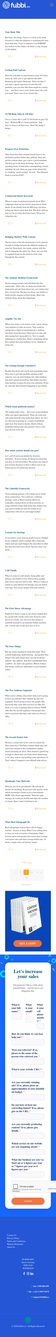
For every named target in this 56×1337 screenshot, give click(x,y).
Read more (41, 56)
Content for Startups (15, 532)
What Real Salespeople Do (17, 822)
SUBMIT (28, 1201)
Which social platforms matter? (20, 406)
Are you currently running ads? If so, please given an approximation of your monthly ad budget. (28, 1087)
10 (27, 877)
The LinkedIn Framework (17, 488)
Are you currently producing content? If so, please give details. (27, 1127)
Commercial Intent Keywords (19, 195)
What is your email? (29, 1009)
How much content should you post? (22, 450)
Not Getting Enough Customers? (20, 365)
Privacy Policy (13, 1238)
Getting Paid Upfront (15, 70)
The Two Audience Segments (18, 690)
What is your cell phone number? (40, 1013)
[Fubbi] (16, 5)
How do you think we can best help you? (27, 1035)
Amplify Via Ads (13, 318)
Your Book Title (12, 32)
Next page (26, 884)
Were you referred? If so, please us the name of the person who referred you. (26, 1053)
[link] (28, 921)
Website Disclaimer (15, 1244)
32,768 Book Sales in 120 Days (19, 114)
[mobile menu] (51, 4)
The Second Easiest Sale (16, 737)
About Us (11, 1247)
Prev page (28, 862)
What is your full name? (16, 1008)
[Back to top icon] (28, 1320)
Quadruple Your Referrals (17, 781)
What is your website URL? (27, 1069)
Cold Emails (11, 570)
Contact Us (11, 1235)
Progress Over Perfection (17, 149)
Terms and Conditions (16, 1241)
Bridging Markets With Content (20, 236)
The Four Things (13, 646)
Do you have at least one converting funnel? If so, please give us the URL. (28, 1108)
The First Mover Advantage (18, 608)
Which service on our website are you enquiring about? (27, 1145)
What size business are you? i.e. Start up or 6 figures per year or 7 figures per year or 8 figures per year (28, 1164)
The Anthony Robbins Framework (21, 277)
